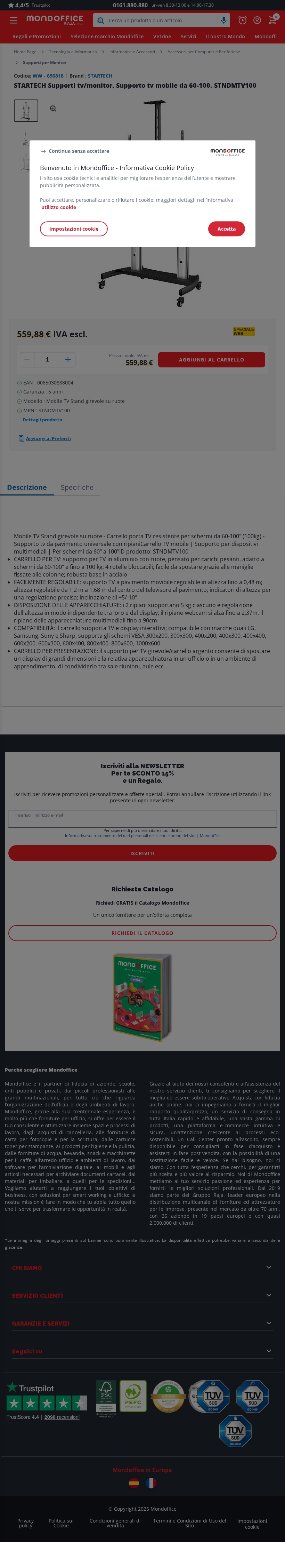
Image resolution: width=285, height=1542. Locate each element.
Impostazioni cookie (73, 228)
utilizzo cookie (58, 207)
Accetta (227, 228)
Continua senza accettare (79, 151)
